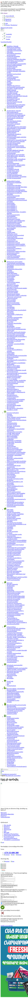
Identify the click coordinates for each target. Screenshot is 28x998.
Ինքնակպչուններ (12, 291)
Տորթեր (9, 702)
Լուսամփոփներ (12, 657)
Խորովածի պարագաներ (15, 566)
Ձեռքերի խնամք (12, 97)
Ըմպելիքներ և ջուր (13, 700)
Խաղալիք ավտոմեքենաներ (16, 220)
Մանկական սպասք (13, 242)
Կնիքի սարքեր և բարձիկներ (16, 363)
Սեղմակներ (10, 352)
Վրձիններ (10, 324)
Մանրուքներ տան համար (15, 544)
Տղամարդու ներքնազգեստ (16, 605)
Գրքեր (8, 716)
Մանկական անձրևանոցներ (16, 251)
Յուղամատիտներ (13, 319)
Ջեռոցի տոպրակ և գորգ (15, 494)
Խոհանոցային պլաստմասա (16, 471)
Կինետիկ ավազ (12, 234)
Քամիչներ (10, 480)
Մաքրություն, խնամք (13, 110)
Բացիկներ (10, 666)
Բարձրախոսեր (12, 659)
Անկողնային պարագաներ (15, 591)
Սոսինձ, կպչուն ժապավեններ (16, 540)
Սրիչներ (9, 270)
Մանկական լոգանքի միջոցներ (17, 187)
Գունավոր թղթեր (12, 292)
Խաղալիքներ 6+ (12, 207)
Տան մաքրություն (12, 112)
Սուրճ (9, 682)
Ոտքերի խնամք (12, 100)
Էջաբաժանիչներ (12, 383)
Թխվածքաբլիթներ (13, 693)
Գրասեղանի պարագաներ (15, 335)
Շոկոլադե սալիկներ (13, 694)
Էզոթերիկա (10, 754)
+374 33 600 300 (11, 852)
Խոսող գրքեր (11, 730)
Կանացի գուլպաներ (13, 599)
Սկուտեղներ (11, 474)
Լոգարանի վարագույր (14, 550)
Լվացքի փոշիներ (12, 144)
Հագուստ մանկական (14, 609)
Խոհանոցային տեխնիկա (15, 635)
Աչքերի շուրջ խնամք (13, 94)
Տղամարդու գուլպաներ (14, 606)
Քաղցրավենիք (11, 690)
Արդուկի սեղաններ (13, 572)
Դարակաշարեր (12, 368)
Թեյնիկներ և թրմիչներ (14, 440)
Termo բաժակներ (12, 437)
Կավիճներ (10, 280)
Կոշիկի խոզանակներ (14, 178)
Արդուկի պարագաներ (14, 571)
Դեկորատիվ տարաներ (14, 431)
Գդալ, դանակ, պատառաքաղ (16, 417)
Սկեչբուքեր (10, 330)
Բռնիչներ (10, 588)
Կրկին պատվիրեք (7, 925)
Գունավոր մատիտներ (14, 323)
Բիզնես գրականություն (14, 757)
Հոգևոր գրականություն (15, 749)
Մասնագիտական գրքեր (15, 752)
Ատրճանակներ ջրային (14, 222)
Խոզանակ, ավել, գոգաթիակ (16, 159)
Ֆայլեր (9, 346)
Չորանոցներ (11, 477)
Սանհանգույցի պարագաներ (16, 547)
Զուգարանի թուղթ (13, 131)
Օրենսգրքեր (11, 750)
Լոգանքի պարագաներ (14, 50)
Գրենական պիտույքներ (14, 261)
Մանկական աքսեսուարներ (16, 244)
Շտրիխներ (10, 313)
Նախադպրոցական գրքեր (15, 747)
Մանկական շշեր (12, 241)
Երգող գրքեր (11, 721)
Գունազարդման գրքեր (14, 728)
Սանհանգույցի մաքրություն (16, 115)
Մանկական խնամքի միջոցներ (17, 191)
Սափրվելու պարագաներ (15, 60)
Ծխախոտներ (11, 706)
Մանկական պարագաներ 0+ (16, 258)
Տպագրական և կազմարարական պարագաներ (13, 396)
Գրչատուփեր (11, 301)
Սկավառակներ (12, 631)
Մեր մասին (7, 825)
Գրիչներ (9, 305)
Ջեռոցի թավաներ (13, 448)
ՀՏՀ (6, 23)
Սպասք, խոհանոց (12, 412)
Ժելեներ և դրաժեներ (13, 697)
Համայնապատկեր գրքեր (15, 727)
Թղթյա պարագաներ (13, 377)
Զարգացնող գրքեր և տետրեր (17, 295)
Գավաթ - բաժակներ (13, 426)
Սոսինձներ (10, 272)
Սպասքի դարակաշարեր (15, 478)
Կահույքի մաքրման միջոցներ (16, 126)
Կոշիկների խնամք (13, 169)
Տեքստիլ (9, 583)
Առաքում (8, 19)
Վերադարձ (7, 829)
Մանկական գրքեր (13, 718)
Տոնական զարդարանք (14, 671)
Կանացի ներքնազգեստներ (16, 596)
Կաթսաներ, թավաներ (14, 442)
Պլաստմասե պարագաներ (15, 561)
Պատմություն (11, 765)
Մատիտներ (11, 308)
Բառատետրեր (12, 289)
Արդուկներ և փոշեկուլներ (15, 656)
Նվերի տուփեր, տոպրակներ (16, 669)
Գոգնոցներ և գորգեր (14, 327)
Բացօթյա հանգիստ (13, 565)
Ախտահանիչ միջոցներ (14, 107)
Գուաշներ (10, 322)
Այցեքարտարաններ (13, 367)
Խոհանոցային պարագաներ (16, 452)
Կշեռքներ (10, 527)
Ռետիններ (10, 266)
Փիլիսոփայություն (13, 753)
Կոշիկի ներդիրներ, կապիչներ (16, 176)
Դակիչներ (10, 358)
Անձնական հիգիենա (13, 47)
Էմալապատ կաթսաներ (15, 449)
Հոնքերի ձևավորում (13, 85)
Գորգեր (9, 530)
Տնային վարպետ (12, 531)
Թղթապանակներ (13, 357)
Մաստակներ (11, 699)
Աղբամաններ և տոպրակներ (16, 128)
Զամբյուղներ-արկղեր (14, 518)
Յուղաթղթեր (11, 490)
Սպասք (9, 414)
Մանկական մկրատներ (14, 269)
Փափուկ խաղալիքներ (14, 225)
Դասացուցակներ (12, 286)
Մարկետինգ (11, 759)
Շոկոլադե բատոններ (14, 696)
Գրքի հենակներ (12, 273)
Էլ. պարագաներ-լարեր (14, 534)
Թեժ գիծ (6, 832)
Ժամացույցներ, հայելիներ (15, 514)
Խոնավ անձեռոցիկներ (14, 65)
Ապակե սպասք (12, 424)
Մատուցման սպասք (13, 418)
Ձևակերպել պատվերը (13, 775)
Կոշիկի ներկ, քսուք (13, 170)
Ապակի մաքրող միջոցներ (15, 116)
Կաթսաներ (10, 443)
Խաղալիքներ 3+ (12, 206)
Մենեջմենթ (10, 762)
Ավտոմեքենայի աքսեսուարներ (17, 577)
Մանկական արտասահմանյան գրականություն (13, 740)
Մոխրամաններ (12, 423)
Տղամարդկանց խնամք (14, 101)
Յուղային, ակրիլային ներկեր (16, 332)
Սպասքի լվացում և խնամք (16, 141)
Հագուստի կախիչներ (14, 563)
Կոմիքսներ (10, 763)
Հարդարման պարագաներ (16, 87)
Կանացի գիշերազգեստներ (16, 597)
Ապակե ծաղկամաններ (14, 522)
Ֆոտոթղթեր (11, 406)
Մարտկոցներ (11, 536)
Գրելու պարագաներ (13, 304)
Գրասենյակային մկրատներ (16, 339)
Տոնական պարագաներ (14, 665)
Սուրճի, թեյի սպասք (13, 433)
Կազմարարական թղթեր (15, 401)
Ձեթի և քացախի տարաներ (16, 468)
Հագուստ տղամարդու (14, 603)
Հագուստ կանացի (13, 594)
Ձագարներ (10, 484)
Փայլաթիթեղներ (12, 489)
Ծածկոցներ (11, 585)
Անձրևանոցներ (12, 569)
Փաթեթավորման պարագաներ (17, 668)
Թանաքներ (10, 364)
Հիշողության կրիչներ (14, 630)
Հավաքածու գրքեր (13, 725)
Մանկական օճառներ (14, 185)
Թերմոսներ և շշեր (13, 470)
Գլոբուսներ (10, 278)
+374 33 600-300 (9, 16)
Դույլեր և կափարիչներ (14, 562)
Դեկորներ (10, 528)
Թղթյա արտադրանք (13, 129)
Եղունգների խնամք (13, 99)
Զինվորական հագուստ (14, 607)
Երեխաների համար (13, 181)
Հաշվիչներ (10, 348)
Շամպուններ (11, 68)
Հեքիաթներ (11, 719)
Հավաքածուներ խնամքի (15, 106)
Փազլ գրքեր (10, 724)
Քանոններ (10, 267)
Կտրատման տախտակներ (16, 453)
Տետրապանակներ (13, 302)
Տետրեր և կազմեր (13, 285)
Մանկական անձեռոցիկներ (16, 198)
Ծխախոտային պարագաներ (16, 707)
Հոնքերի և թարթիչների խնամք (17, 96)
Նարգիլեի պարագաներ (15, 710)
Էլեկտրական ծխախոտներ (16, 709)
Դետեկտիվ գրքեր (12, 734)
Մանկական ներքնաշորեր (15, 613)
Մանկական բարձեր (13, 223)
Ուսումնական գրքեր (13, 744)
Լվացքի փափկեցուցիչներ (15, 146)
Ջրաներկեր (10, 326)
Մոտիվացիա (11, 760)
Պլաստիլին (10, 229)
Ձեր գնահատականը (7, 897)
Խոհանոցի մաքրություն (14, 113)
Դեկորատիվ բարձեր (13, 593)
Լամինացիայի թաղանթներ (16, 399)
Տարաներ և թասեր (13, 473)
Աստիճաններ (11, 543)
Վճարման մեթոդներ (7, 814)
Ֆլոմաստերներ (12, 320)
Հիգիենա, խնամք (12, 46)
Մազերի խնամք (12, 66)
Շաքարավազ (11, 685)
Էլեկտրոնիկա (11, 627)
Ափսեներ (10, 415)
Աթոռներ (10, 521)
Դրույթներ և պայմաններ (12, 839)
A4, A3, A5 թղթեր (12, 379)
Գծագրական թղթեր (13, 294)
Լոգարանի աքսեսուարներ (15, 549)
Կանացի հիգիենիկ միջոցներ (16, 59)
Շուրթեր (9, 82)
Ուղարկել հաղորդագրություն (9, 885)
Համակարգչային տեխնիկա (16, 628)
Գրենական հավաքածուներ (16, 264)
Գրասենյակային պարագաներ (17, 355)
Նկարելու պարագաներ (14, 317)
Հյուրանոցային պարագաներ (16, 63)
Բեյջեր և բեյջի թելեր (13, 365)
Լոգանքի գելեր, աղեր (14, 49)
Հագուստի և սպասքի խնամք (16, 140)
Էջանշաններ (11, 276)
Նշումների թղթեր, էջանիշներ (16, 380)
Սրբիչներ (10, 587)
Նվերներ (9, 676)
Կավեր (9, 231)
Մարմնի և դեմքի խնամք (15, 88)
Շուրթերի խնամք (12, 91)
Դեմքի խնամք (11, 90)
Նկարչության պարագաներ (16, 333)
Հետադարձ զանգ (6, 27)
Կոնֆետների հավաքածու (15, 691)
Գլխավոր (4, 812)
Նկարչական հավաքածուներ (16, 329)
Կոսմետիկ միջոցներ (13, 80)
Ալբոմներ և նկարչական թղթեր (17, 288)
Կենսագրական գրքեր (14, 743)
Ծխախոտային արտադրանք (16, 705)
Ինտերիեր (10, 511)
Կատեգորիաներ (6, 42)
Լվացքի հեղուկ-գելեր (14, 143)
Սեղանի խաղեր (12, 217)
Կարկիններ (10, 279)
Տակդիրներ (10, 203)
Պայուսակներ (11, 300)
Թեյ (8, 684)
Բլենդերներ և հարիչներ (14, 646)
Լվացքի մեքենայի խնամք (15, 150)
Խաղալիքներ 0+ (12, 209)
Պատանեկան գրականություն (17, 766)
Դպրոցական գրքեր (13, 746)
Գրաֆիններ (11, 427)
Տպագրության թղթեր (14, 405)
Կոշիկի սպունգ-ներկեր (14, 175)
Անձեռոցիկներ (11, 132)
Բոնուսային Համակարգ (12, 835)
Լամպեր (9, 533)
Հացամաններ (11, 475)
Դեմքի (9, 81)
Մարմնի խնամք (12, 93)
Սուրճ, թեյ (9, 681)
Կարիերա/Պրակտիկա (11, 834)
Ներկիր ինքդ (11, 232)
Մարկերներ (11, 307)
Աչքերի (9, 84)
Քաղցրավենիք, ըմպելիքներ (15, 688)
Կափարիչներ (11, 446)
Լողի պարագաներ (13, 257)
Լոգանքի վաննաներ (13, 255)
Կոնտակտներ (5, 817)
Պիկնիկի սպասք (12, 568)
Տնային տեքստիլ (12, 584)
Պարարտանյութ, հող (14, 578)
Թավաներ (10, 445)
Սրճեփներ (10, 439)
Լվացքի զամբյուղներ (14, 553)
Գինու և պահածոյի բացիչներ (16, 461)
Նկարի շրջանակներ (13, 512)
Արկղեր (9, 546)
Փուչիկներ (10, 678)
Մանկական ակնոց (13, 253)
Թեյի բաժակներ (12, 436)
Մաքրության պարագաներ (15, 154)
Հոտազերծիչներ (12, 62)
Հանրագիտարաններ (14, 756)
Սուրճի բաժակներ (13, 434)
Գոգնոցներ (10, 590)
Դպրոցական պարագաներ (16, 263)
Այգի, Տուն (9, 509)
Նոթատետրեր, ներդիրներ (15, 382)
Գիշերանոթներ (12, 254)
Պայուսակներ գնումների (15, 621)
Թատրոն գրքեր (12, 722)
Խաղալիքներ (11, 204)
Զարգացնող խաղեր (13, 219)
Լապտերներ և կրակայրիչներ (16, 541)
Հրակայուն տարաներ (14, 451)
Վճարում (8, 20)
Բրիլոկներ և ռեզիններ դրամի (16, 370)
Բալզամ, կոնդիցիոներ (14, 69)
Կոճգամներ (11, 354)
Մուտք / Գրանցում (11, 25)
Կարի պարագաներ (13, 580)
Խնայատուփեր (12, 675)
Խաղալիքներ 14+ (12, 210)
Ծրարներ (10, 385)
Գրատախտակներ (13, 275)
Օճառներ (10, 52)
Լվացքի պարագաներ (14, 552)
